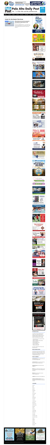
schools (33, 418)
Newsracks (34, 14)
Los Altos (33, 399)
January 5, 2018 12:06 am (18, 23)
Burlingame (33, 390)
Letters (17, 14)
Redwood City (34, 411)
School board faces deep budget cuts (40, 376)
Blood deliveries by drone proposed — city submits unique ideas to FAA (22, 22)
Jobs (30, 14)
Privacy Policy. (18, 442)
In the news (33, 398)
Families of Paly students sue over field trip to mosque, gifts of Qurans (38, 380)
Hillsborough (34, 397)
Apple (33, 386)
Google (33, 395)
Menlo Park (33, 402)
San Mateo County (34, 415)
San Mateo (33, 414)
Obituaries (26, 14)
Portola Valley (34, 410)
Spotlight (21, 14)
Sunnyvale (33, 422)
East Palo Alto (34, 393)
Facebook (33, 394)
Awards (9, 14)
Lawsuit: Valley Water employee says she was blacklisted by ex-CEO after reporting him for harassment (38, 369)
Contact (39, 14)
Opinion (13, 14)
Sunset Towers (34, 423)
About (6, 14)
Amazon (33, 385)
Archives (43, 14)
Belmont (33, 389)
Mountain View (34, 403)
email (34, 346)
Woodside (33, 424)
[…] (17, 27)
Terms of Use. (22, 442)
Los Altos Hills (34, 401)
